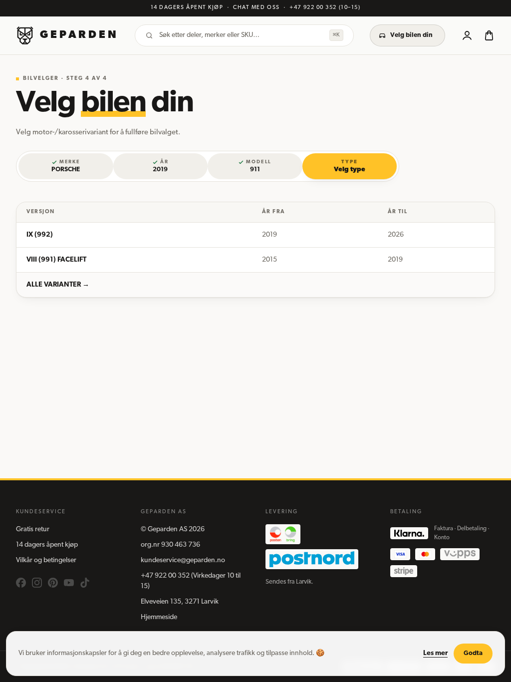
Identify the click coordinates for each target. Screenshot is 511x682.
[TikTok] (85, 583)
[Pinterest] (53, 583)
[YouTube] (69, 583)
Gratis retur (32, 529)
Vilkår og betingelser (46, 560)
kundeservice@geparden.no (183, 560)
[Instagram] (37, 583)
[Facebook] (21, 583)
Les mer (435, 653)
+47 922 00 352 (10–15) (324, 7)
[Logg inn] (467, 35)
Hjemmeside (159, 617)
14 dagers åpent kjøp (47, 545)
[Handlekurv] (489, 35)
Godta (473, 653)
